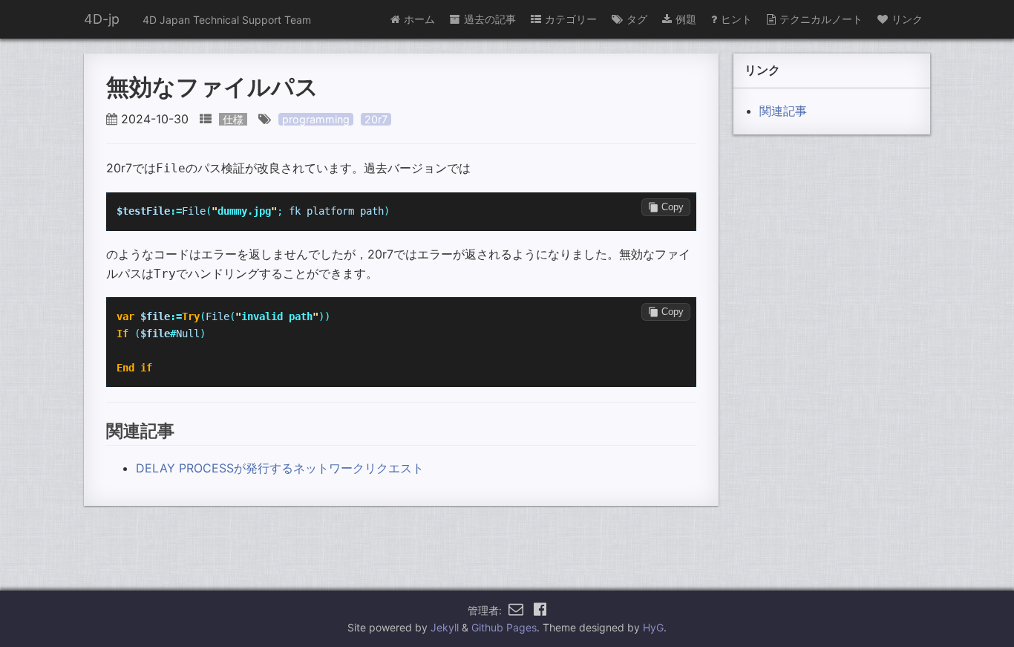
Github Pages (504, 627)
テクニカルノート (821, 19)
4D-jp (102, 19)
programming (316, 119)
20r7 (375, 119)
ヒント (736, 19)
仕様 (233, 119)
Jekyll (445, 627)
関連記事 (783, 110)
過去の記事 (490, 19)
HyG (653, 627)
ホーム (419, 19)
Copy (672, 206)
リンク (907, 19)
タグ (637, 19)
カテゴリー (571, 19)
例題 (686, 19)
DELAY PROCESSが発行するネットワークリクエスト (280, 468)
